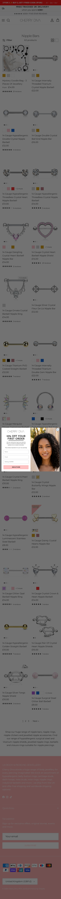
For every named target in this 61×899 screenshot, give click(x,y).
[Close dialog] (57, 429)
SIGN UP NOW (16, 467)
